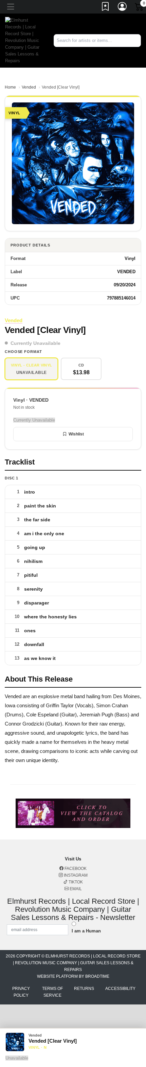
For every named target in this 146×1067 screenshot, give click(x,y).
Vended (29, 87)
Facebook (75, 868)
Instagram (75, 875)
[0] (139, 8)
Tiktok (75, 882)
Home (10, 87)
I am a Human (86, 930)
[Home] (24, 40)
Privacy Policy (21, 992)
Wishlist (76, 434)
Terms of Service (52, 992)
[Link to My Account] (122, 7)
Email (75, 888)
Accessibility (120, 988)
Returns (84, 988)
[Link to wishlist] (105, 7)
